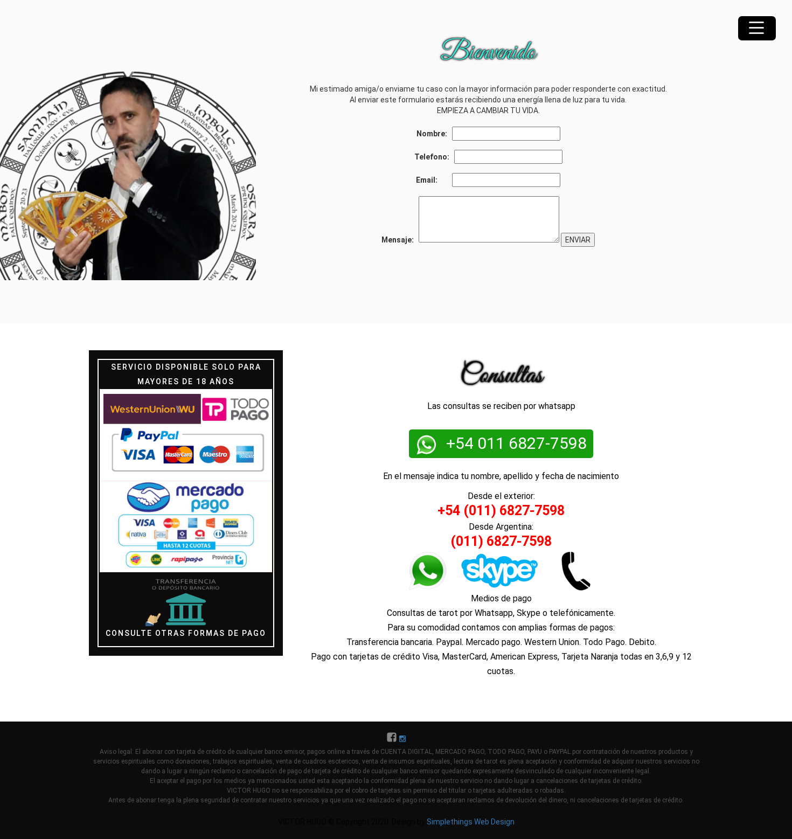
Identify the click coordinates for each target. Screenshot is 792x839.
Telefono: (433, 156)
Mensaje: (399, 239)
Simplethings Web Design (471, 821)
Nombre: (433, 133)
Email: (433, 180)
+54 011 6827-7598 (514, 443)
